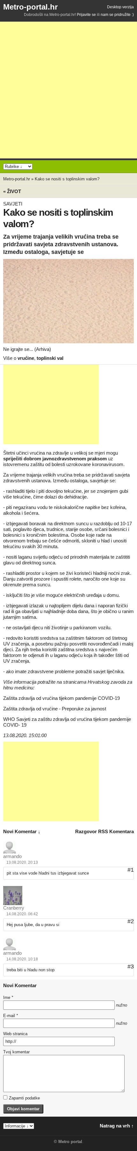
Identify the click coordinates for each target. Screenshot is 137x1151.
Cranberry (13, 907)
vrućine (26, 358)
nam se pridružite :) (117, 14)
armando (12, 856)
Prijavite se (86, 14)
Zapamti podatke (24, 1098)
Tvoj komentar (16, 1052)
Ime (8, 997)
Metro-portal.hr (30, 7)
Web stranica (15, 1033)
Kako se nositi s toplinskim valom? (67, 179)
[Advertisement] (68, 90)
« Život (12, 191)
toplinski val (50, 358)
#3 (130, 966)
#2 (130, 921)
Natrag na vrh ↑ (117, 1125)
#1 (130, 870)
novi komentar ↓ (21, 831)
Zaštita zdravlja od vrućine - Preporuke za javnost (54, 708)
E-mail (10, 1015)
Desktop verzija (120, 7)
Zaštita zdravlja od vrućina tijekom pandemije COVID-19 (61, 698)
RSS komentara (116, 831)
